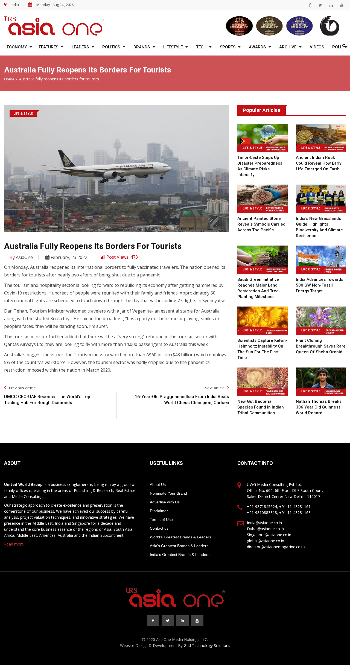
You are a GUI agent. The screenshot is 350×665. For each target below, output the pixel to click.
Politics (111, 47)
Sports (227, 47)
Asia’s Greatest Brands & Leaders (179, 546)
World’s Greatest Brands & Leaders (180, 537)
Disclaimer (159, 511)
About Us (158, 484)
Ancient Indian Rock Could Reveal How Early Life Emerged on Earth (318, 163)
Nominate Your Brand (168, 493)
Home (9, 79)
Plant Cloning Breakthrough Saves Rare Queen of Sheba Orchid (321, 346)
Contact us (159, 528)
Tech (201, 47)
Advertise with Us (165, 502)
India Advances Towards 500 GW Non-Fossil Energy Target (319, 285)
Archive (287, 47)
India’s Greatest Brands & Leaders (179, 554)
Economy (17, 47)
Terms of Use (161, 519)
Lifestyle (173, 47)
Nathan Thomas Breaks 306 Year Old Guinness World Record (319, 407)
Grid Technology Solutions (207, 645)
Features (48, 47)
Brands (141, 47)
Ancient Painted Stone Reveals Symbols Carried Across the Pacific (261, 224)
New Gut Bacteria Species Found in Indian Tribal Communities (260, 407)
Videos (317, 47)
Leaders (80, 47)
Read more (14, 544)
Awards (257, 47)
